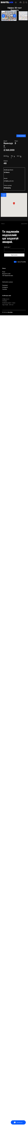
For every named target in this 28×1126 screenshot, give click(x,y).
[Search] (26, 2)
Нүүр (3, 271)
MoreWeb (10, 312)
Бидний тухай (6, 273)
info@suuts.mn (9, 181)
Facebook (5, 285)
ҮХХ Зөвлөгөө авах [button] (7, 275)
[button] (23, 2)
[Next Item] (14, 15)
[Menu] (16, 2)
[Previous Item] (3, 15)
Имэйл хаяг (7, 247)
